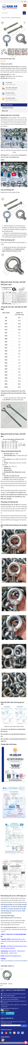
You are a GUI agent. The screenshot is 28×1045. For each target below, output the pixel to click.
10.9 (11, 906)
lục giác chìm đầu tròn (14, 908)
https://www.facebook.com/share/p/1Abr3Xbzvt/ (14, 960)
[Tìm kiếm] (24, 13)
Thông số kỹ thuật (7, 108)
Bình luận (5, 111)
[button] (24, 22)
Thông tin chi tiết (7, 105)
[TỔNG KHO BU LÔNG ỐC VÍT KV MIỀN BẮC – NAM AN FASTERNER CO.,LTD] (9, 7)
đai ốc (19, 911)
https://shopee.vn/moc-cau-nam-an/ (11, 917)
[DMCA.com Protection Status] (5, 1010)
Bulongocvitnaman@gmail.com (12, 956)
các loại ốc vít (13, 911)
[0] (2, 1040)
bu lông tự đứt (7, 913)
